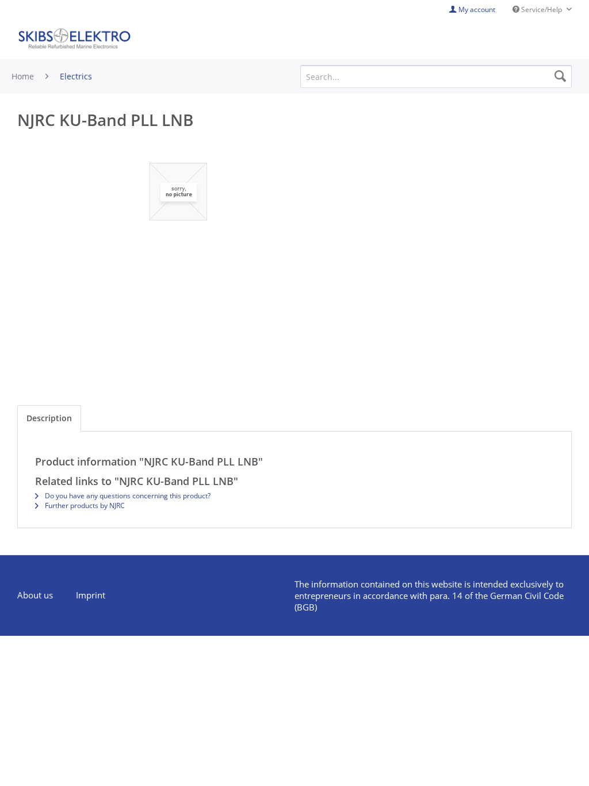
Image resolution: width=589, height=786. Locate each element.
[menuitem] (40, 595)
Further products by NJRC (84, 505)
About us (35, 595)
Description (49, 418)
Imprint (90, 595)
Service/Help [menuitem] (541, 9)
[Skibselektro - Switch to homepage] (74, 39)
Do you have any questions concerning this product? (127, 496)
